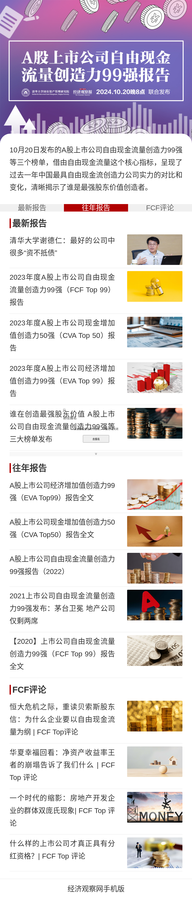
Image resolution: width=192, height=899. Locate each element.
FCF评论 (160, 208)
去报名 (96, 439)
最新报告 (32, 208)
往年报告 (96, 208)
